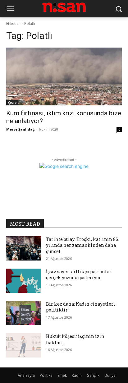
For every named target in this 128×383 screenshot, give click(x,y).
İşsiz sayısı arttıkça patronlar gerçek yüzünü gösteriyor (79, 275)
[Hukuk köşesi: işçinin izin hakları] (23, 345)
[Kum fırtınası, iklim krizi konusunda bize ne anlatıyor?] (64, 76)
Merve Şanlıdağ (20, 129)
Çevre (12, 102)
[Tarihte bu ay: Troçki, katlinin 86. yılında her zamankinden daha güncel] (23, 248)
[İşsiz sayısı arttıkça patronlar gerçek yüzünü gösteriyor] (23, 281)
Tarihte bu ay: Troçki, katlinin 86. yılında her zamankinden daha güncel (82, 245)
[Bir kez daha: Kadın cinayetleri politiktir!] (23, 313)
